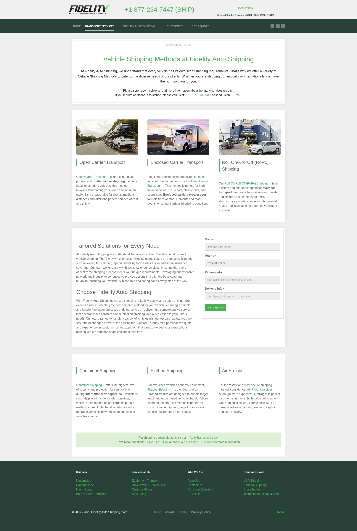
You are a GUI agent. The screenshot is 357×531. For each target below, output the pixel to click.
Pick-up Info (214, 272)
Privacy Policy (200, 512)
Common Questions (201, 489)
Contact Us (195, 485)
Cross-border (252, 489)
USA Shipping (252, 480)
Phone (210, 255)
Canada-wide (85, 485)
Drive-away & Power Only (149, 485)
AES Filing (139, 494)
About (169, 512)
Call (165, 442)
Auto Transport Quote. (204, 437)
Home (157, 512)
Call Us (195, 494)
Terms (182, 512)
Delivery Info (214, 288)
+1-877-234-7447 (199, 95)
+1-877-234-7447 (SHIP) (159, 9)
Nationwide (83, 480)
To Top (280, 512)
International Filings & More (261, 494)
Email (237, 95)
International (84, 489)
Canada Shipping (255, 485)
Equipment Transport (145, 480)
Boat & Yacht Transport (91, 494)
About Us (194, 480)
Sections (207, 442)
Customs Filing (142, 489)
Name (210, 239)
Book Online (245, 8)
